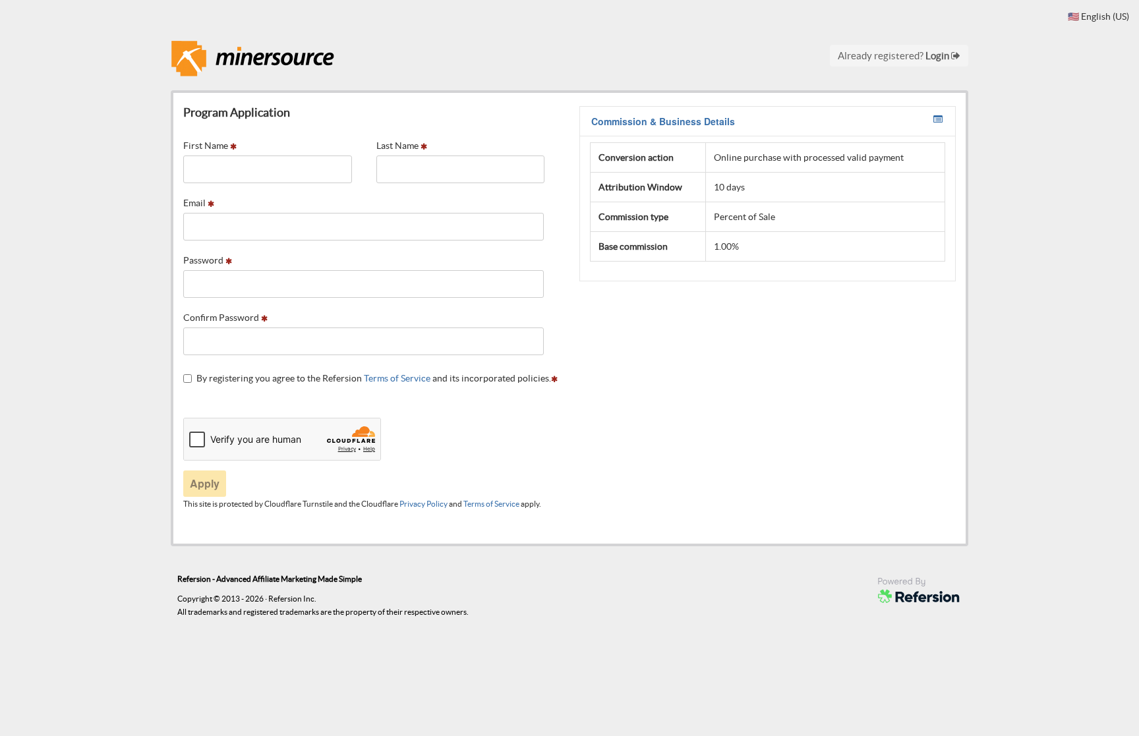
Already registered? (894, 55)
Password (204, 260)
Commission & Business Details (663, 121)
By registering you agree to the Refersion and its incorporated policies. (373, 378)
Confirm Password (222, 317)
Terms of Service (397, 378)
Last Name (398, 145)
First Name (206, 145)
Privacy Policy (423, 503)
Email (195, 203)
